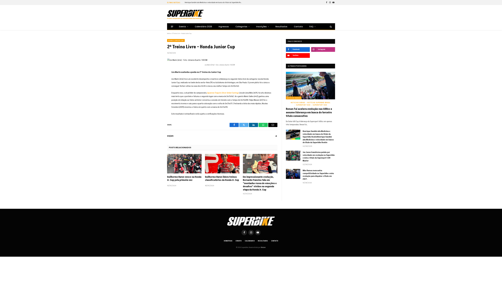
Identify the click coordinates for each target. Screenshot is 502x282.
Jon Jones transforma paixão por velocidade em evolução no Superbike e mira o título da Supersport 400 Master (319, 156)
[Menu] (172, 26)
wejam (170, 136)
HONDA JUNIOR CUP (176, 40)
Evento (182, 26)
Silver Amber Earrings (230, 92)
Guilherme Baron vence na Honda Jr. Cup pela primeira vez (184, 178)
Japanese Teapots (214, 92)
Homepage (228, 241)
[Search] (330, 27)
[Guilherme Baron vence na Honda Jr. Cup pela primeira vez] (184, 163)
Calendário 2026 (203, 26)
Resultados (281, 26)
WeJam (263, 247)
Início (168, 33)
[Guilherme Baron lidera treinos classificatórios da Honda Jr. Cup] (222, 163)
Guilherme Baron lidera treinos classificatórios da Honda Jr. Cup (222, 178)
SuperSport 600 (303, 105)
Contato (298, 26)
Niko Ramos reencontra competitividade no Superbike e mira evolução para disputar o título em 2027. (318, 174)
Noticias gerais (293, 98)
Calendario (250, 241)
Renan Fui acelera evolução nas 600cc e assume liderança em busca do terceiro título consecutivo (309, 112)
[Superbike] (185, 14)
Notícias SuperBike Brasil (318, 102)
